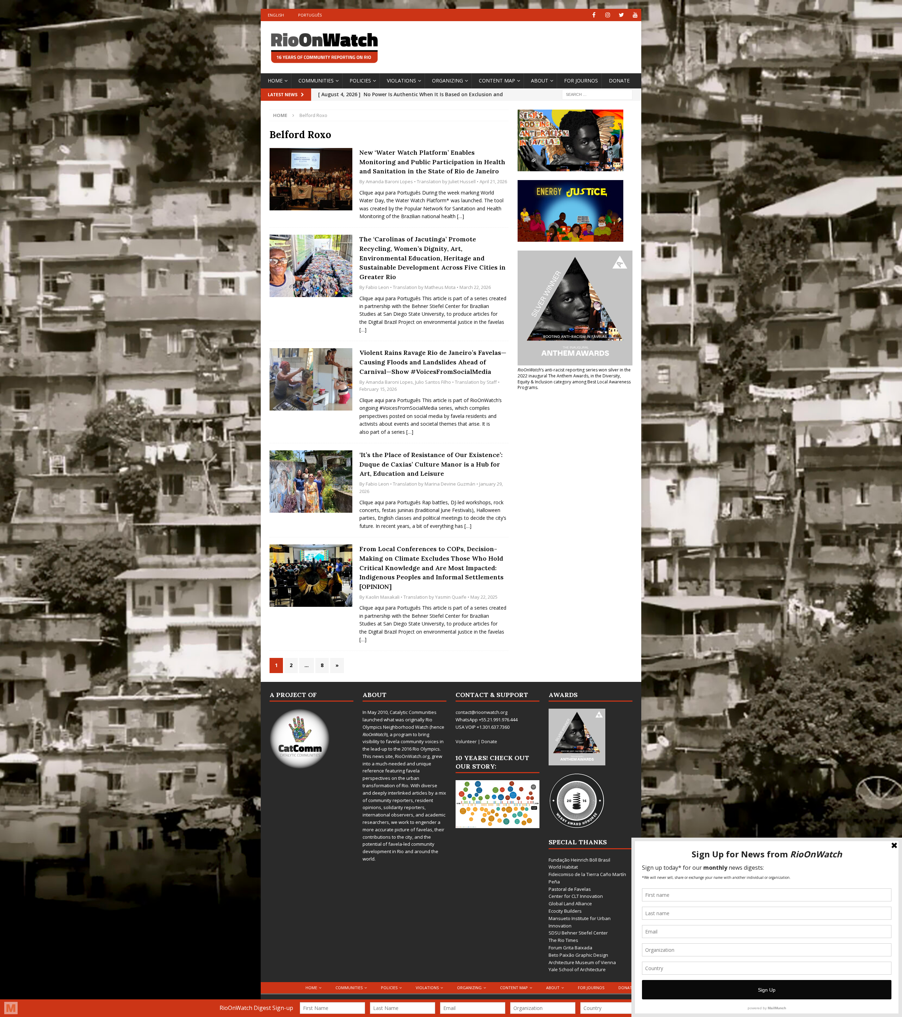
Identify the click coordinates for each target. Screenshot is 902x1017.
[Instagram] (607, 15)
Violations (401, 80)
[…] (460, 216)
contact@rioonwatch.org (481, 712)
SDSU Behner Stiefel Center (578, 933)
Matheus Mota (440, 287)
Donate (619, 80)
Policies (360, 80)
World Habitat (563, 867)
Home (275, 80)
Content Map (497, 80)
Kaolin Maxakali (383, 597)
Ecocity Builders (565, 911)
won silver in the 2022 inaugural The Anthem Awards (574, 373)
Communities (316, 80)
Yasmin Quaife (451, 597)
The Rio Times (563, 940)
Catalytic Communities (413, 712)
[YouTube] (635, 15)
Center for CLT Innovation (576, 896)
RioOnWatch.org (412, 756)
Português (310, 15)
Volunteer (466, 741)
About (539, 80)
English (276, 15)
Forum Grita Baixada (570, 947)
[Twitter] (621, 15)
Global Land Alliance (570, 903)
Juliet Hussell (462, 181)
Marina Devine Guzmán (450, 484)
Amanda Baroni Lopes (389, 181)
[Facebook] (594, 15)
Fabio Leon (377, 287)
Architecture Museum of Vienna (582, 962)
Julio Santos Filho (433, 382)
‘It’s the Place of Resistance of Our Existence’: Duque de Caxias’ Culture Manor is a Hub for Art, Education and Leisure (430, 464)
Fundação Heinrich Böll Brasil (579, 860)
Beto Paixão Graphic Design (578, 955)
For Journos (581, 80)
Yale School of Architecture (577, 969)
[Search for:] (597, 94)
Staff (492, 382)
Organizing (447, 80)
